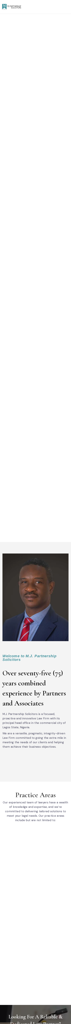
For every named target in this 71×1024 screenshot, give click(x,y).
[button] (66, 7)
